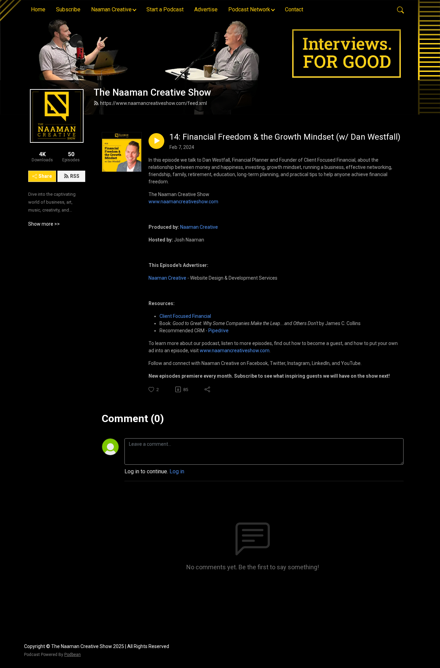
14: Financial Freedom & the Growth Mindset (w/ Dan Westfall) (284, 137)
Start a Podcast (165, 9)
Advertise (206, 9)
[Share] (208, 389)
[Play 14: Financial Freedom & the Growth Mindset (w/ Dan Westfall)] (156, 141)
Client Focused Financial (185, 316)
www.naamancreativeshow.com (183, 201)
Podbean (72, 654)
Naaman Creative (199, 227)
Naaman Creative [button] (111, 9)
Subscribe (68, 9)
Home (38, 9)
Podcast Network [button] (249, 9)
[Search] (400, 10)
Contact (294, 9)
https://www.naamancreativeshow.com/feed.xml (153, 103)
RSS (74, 176)
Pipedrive (218, 330)
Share (45, 176)
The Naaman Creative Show (152, 92)
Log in (176, 471)
